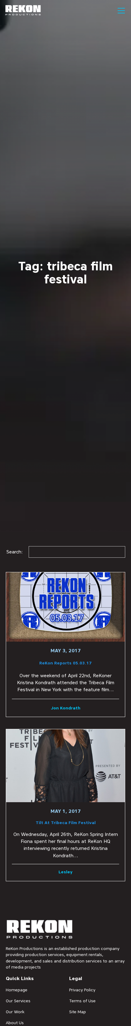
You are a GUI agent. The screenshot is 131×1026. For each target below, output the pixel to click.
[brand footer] (40, 930)
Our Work (15, 1011)
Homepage (16, 989)
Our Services (18, 1000)
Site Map (77, 1011)
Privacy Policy (82, 989)
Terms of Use (82, 1000)
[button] (120, 10)
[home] (23, 10)
